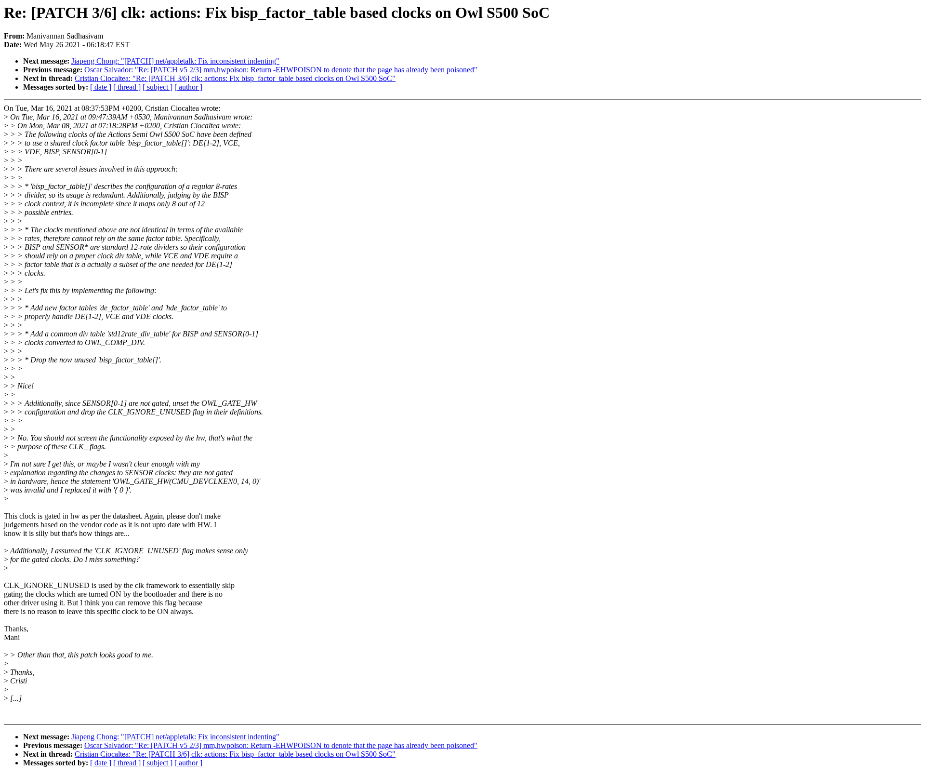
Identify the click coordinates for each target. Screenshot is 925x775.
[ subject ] (157, 87)
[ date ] (100, 87)
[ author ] (188, 87)
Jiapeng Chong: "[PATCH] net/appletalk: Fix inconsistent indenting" (175, 61)
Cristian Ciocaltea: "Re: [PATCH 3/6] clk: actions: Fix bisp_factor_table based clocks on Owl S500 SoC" (235, 78)
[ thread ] (127, 87)
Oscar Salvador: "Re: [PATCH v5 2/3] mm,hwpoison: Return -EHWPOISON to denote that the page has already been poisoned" (280, 70)
